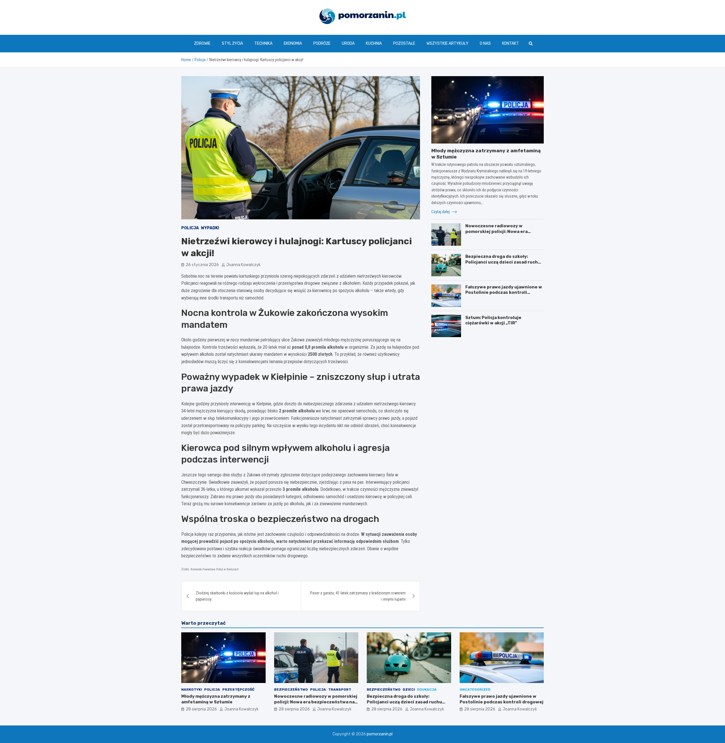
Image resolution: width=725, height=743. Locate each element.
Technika (263, 43)
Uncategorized (475, 689)
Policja (190, 228)
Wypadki (210, 228)
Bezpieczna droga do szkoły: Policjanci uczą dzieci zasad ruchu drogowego (503, 262)
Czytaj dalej (441, 211)
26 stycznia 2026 (202, 264)
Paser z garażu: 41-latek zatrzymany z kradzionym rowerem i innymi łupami (358, 596)
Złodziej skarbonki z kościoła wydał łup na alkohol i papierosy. (237, 596)
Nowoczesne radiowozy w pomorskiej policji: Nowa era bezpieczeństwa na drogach (496, 231)
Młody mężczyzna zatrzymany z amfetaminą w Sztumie (215, 699)
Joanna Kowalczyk (243, 264)
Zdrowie (202, 43)
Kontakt (510, 43)
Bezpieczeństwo (291, 689)
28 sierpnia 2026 (201, 709)
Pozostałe (404, 43)
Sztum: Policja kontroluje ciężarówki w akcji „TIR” (493, 320)
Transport (339, 689)
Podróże (321, 43)
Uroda (348, 43)
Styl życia (232, 43)
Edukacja (427, 689)
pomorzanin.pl (380, 734)
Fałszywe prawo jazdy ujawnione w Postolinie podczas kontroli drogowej (503, 292)
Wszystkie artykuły (447, 43)
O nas (485, 43)
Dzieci (409, 689)
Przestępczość (238, 689)
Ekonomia (293, 43)
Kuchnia (374, 43)
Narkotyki (191, 689)
